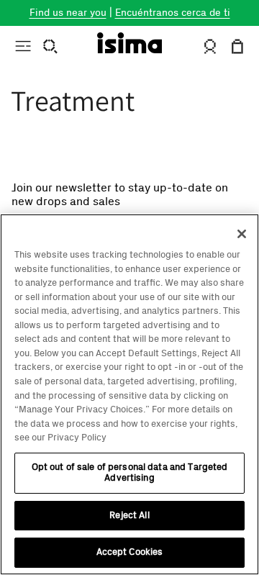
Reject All (129, 515)
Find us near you (67, 13)
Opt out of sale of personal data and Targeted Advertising (130, 473)
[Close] (242, 234)
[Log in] (210, 46)
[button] (22, 46)
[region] (129, 394)
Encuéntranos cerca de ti (172, 13)
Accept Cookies (129, 552)
